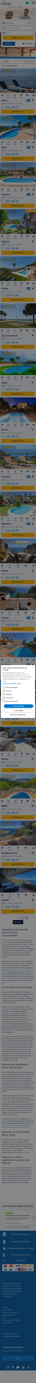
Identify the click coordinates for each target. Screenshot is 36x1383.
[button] (18, 683)
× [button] (32, 667)
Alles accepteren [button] (18, 706)
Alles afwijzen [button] (18, 710)
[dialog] (18, 691)
